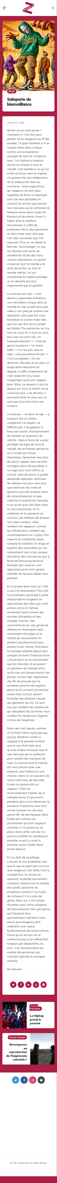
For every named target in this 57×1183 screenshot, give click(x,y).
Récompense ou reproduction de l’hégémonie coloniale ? (16, 1052)
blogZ (12, 91)
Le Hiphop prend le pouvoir (37, 1019)
